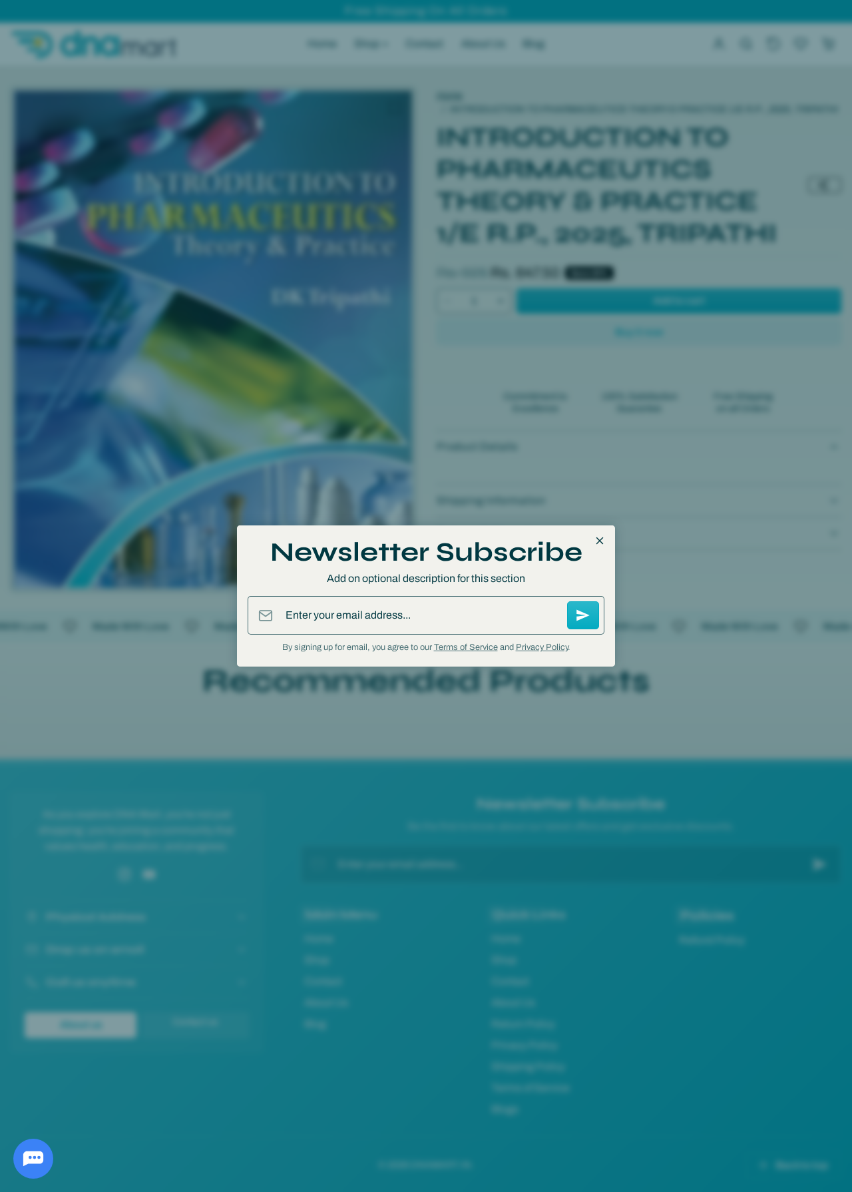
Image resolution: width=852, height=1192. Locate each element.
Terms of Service (466, 647)
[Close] (600, 541)
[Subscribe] (583, 615)
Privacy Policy (542, 647)
